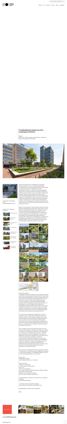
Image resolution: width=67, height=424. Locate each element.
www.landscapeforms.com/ (9, 203)
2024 (34, 138)
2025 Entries (21, 137)
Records (48, 5)
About (57, 5)
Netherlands (26, 138)
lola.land (20, 136)
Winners (40, 5)
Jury (44, 5)
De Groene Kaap (13, 227)
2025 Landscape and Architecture (32, 137)
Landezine (62, 5)
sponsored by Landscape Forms (56, 1)
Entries (53, 5)
